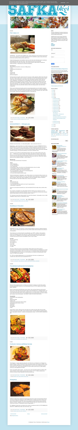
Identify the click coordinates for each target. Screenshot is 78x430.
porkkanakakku (57, 135)
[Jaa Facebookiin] (32, 117)
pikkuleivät (52, 135)
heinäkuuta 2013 (56, 105)
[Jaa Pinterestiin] (33, 117)
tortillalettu (53, 136)
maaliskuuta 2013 (56, 111)
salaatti (53, 130)
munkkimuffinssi (64, 134)
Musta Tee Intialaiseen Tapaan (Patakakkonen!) (62, 161)
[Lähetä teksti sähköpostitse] (26, 117)
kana (19, 376)
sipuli (27, 376)
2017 (53, 91)
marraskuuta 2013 (56, 100)
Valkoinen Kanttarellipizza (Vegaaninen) (59, 68)
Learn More (63, 2)
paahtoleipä (53, 133)
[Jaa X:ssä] (31, 117)
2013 (53, 97)
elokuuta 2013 (55, 104)
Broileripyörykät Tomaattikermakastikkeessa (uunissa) (61, 146)
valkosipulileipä (58, 134)
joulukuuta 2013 (56, 98)
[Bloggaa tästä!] (29, 117)
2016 (53, 93)
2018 (53, 90)
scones (62, 135)
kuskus (25, 376)
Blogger (48, 422)
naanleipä (65, 133)
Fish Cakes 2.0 (14, 33)
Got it (67, 2)
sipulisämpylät (66, 135)
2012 (53, 124)
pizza (64, 132)
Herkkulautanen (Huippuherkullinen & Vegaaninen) (60, 196)
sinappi (52, 134)
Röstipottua (13, 379)
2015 (53, 94)
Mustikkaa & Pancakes (16, 206)
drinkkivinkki (54, 132)
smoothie (58, 133)
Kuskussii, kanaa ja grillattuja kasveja (21, 344)
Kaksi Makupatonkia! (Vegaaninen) (60, 168)
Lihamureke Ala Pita (60, 175)
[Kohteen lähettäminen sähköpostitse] (28, 117)
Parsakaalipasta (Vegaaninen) (62, 202)
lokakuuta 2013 (55, 101)
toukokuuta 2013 (56, 108)
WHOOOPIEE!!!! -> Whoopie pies (20, 124)
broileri (15, 376)
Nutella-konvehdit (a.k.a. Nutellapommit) (61, 209)
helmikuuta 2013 (56, 121)
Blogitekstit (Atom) (15, 415)
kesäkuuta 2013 (56, 107)
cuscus (17, 376)
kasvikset (22, 376)
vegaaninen (62, 130)
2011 (53, 126)
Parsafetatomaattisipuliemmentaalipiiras (21, 266)
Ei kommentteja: (22, 117)
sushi (62, 133)
